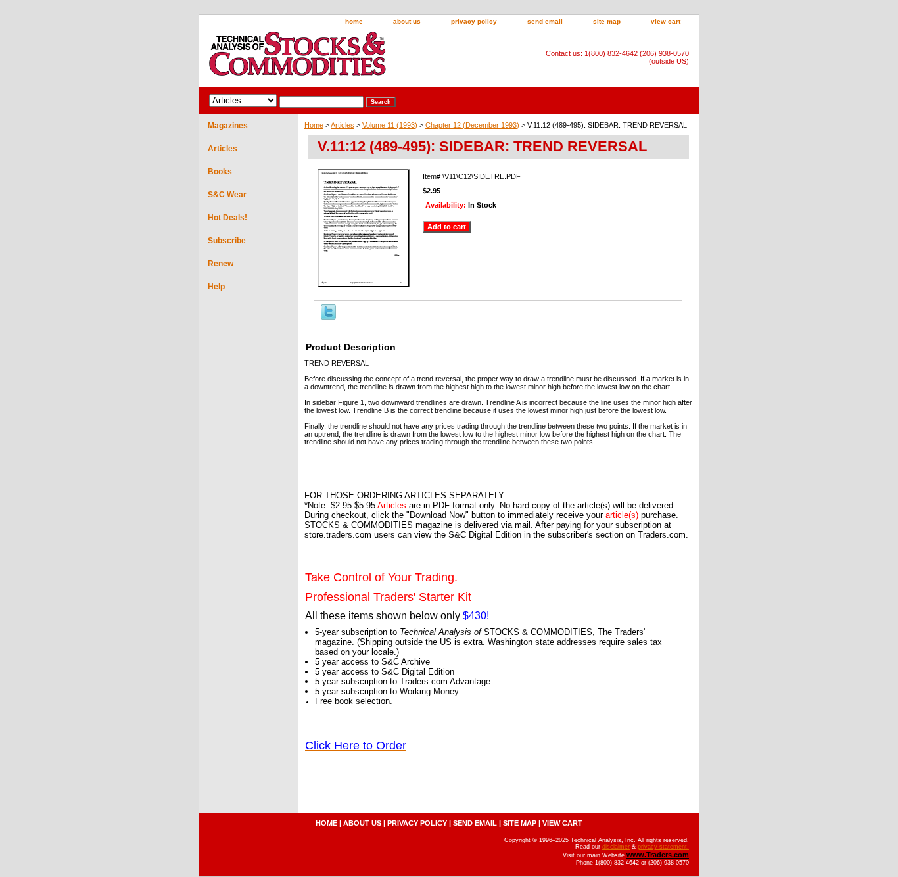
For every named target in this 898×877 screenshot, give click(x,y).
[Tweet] (328, 317)
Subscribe (227, 240)
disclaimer (616, 846)
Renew (220, 263)
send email (545, 21)
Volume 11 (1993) (389, 125)
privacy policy (474, 21)
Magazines (228, 125)
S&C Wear (227, 194)
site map (607, 21)
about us (407, 21)
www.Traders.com (657, 855)
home (354, 21)
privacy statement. (663, 846)
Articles (342, 125)
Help (216, 286)
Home (313, 125)
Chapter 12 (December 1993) (472, 125)
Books (220, 171)
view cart (665, 21)
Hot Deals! (227, 217)
